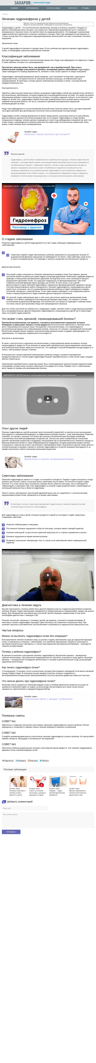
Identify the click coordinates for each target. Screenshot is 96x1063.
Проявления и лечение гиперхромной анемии (49, 459)
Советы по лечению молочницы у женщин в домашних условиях (37, 793)
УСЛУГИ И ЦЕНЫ (53, 8)
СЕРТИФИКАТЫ (32, 8)
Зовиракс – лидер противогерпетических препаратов (57, 793)
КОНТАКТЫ (72, 8)
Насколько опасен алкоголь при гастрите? (47, 134)
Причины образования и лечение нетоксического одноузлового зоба (77, 793)
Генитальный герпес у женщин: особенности (48, 699)
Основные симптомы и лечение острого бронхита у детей (17, 793)
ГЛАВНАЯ (14, 8)
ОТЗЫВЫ (85, 8)
